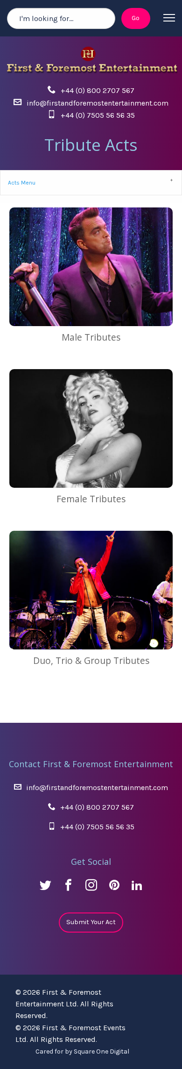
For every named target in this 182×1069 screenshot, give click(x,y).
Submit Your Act (91, 922)
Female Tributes (91, 498)
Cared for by (82, 1051)
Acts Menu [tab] (21, 182)
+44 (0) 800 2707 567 (97, 90)
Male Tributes (91, 337)
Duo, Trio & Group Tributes (91, 660)
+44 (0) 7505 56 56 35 (98, 115)
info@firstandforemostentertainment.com (97, 103)
